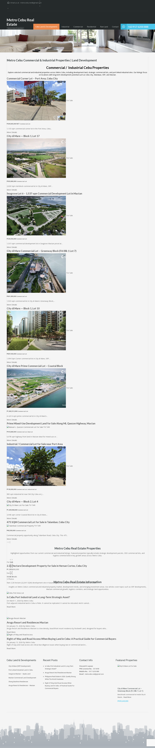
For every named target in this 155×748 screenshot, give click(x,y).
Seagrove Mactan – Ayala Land (19, 674)
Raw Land (104, 27)
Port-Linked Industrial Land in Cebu (21, 670)
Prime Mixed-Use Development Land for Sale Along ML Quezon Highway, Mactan (51, 423)
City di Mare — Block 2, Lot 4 (22, 501)
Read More (11, 632)
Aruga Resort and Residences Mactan (27, 622)
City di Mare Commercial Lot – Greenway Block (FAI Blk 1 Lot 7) (41, 250)
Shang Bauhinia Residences (18, 681)
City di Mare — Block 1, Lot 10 (23, 308)
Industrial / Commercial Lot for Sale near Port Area (35, 444)
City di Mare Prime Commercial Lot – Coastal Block (35, 365)
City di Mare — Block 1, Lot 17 (23, 136)
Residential (91, 27)
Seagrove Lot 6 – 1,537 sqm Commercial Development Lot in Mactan (44, 193)
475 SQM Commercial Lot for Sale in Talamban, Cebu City (38, 522)
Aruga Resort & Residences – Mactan (22, 685)
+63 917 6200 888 (138, 26)
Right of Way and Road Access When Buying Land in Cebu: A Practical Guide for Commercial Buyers (61, 638)
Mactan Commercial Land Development (22, 678)
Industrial (65, 27)
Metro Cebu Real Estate (20, 22)
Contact (115, 27)
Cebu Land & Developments (46, 27)
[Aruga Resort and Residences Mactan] (16, 618)
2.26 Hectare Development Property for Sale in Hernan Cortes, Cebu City (47, 565)
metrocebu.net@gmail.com (31, 3)
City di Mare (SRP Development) (20, 666)
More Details (12, 132)
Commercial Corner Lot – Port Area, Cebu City (32, 78)
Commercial (78, 27)
